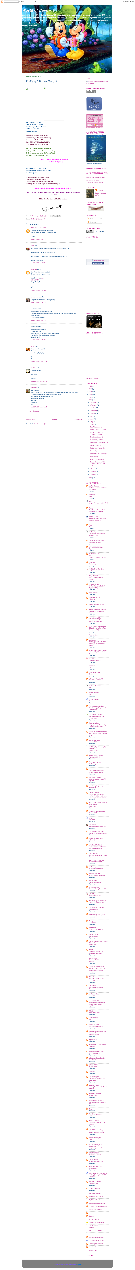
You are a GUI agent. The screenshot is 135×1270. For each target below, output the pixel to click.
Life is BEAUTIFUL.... (96, 547)
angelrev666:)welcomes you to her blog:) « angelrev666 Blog (98, 1174)
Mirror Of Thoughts (95, 1138)
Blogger (78, 1264)
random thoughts (94, 486)
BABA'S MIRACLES (95, 1166)
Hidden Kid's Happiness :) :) (99, 442)
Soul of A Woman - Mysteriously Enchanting (96, 793)
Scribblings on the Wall (96, 1244)
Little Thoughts (93, 1183)
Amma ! (91, 496)
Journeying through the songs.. (98, 916)
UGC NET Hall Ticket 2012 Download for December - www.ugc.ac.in (97, 970)
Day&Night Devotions (95, 1200)
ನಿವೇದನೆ (91, 1011)
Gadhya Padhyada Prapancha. (95, 177)
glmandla (91, 1072)
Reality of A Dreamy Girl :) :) (99, 448)
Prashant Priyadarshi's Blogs (98, 1206)
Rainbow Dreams (94, 1121)
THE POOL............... (97, 459)
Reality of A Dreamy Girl (38, 219)
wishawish (92, 665)
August (92, 413)
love (90, 1213)
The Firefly (92, 1046)
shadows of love (93, 909)
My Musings (92, 867)
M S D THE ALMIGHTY (96, 929)
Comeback (92, 599)
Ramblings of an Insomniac (97, 901)
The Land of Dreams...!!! (96, 714)
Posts (91, 218)
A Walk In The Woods (95, 845)
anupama (33, 387)
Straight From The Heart (96, 569)
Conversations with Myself (97, 914)
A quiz (90, 1115)
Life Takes (92, 894)
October (93, 408)
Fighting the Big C (94, 757)
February (93, 471)
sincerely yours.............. (96, 1237)
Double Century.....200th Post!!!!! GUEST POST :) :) (99, 463)
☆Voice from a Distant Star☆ (98, 731)
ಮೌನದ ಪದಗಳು (93, 1065)
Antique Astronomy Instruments (98, 833)
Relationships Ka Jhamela (97, 1203)
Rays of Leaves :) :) (96, 445)
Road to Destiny (93, 934)
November (93, 405)
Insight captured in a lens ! (97, 1051)
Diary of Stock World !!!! (96, 1100)
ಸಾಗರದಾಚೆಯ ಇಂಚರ (94, 777)
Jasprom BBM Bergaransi (96, 742)
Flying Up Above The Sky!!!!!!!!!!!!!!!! (96, 433)
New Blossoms (93, 880)
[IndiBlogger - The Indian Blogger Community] (94, 110)
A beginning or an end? (95, 1148)
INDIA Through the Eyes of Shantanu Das (97, 1032)
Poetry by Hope (93, 635)
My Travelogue (93, 532)
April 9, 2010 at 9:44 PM (38, 320)
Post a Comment (34, 411)
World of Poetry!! (38, 10)
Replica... (91, 1216)
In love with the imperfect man (97, 826)
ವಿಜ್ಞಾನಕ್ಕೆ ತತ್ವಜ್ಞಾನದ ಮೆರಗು (96, 838)
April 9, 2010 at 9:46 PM (38, 340)
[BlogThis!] (54, 216)
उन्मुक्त (90, 501)
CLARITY (92, 995)
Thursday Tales (93, 1017)
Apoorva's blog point (95, 1193)
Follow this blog (97, 263)
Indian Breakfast (94, 1034)
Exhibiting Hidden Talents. (94, 182)
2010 (90, 400)
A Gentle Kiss (92, 922)
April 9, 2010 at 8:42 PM (38, 302)
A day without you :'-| (95, 660)
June (92, 419)
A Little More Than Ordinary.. (98, 650)
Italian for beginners (95, 1093)
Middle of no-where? (95, 1154)
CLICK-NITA (93, 1250)
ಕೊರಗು (90, 674)
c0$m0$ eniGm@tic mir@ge (97, 609)
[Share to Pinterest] (60, 216)
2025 (90, 389)
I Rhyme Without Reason (96, 1240)
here (37, 278)
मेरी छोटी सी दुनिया (93, 692)
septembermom (35, 297)
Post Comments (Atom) (41, 424)
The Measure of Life (95, 1129)
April (92, 424)
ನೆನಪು (90, 1109)
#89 (90, 1019)
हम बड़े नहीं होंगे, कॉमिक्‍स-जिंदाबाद (97, 626)
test (90, 667)
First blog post (93, 701)
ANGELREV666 (94, 1024)
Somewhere (92, 681)
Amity (32, 245)
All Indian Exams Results (96, 966)
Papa (90, 549)
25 (91, 119)
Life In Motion (93, 1160)
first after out (92, 1176)
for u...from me (93, 593)
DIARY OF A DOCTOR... (96, 1196)
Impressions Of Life (95, 618)
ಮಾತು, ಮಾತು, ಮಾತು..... (95, 1012)
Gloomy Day (92, 564)
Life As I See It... (94, 887)
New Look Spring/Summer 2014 (98, 889)
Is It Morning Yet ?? (96, 440)
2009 (90, 478)
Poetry (91, 525)
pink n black (92, 825)
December (93, 402)
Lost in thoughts (94, 1076)
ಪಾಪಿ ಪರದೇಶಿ (92, 1060)
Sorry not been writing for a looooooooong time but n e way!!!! (97, 1004)
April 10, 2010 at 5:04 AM (39, 381)
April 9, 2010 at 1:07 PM (38, 263)
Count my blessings (95, 1247)
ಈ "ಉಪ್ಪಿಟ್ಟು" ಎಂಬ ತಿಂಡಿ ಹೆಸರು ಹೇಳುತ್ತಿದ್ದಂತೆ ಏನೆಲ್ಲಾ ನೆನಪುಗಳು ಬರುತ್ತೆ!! (97, 643)
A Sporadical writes (94, 740)
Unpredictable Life (94, 597)
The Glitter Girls (94, 1001)
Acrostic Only (93, 958)
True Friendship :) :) (96, 437)
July (92, 416)
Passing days (92, 944)
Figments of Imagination (96, 1222)
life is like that (93, 853)
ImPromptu (92, 1234)
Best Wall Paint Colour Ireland (98, 855)
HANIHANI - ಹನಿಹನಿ (95, 1231)
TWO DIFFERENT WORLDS (97, 557)
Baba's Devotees (94, 977)
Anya (32, 346)
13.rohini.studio (94, 699)
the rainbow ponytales (95, 1114)
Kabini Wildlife (93, 936)
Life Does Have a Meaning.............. (94, 1226)
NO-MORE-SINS (94, 1153)
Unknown (34, 269)
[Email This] (52, 216)
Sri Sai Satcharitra (94, 1188)
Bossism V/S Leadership (96, 813)
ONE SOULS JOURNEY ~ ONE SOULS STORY (97, 861)
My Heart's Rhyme (94, 994)
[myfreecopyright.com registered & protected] (97, 83)
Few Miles (92, 659)
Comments (92, 222)
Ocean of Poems (94, 1085)
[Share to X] (56, 216)
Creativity (100, 190)
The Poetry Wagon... (95, 762)
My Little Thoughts (95, 1181)
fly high (91, 921)
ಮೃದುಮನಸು (92, 640)
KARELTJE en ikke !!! (96, 686)
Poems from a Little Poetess (97, 1044)
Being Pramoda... (94, 576)
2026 (90, 386)
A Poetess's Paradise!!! (96, 679)
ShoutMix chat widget (93, 378)
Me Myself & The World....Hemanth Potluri (97, 585)
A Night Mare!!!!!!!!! (96, 456)
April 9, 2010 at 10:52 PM (39, 361)
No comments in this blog (96, 1161)
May (92, 422)
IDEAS (91, 949)
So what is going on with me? (97, 875)
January (93, 474)
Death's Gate (92, 806)
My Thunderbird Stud (95, 895)
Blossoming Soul (94, 723)
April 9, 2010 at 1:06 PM (38, 239)
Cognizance (92, 985)
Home (54, 419)
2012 (90, 394)
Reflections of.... (94, 1040)
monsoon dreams (94, 769)
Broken (91, 527)
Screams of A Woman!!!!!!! (97, 811)
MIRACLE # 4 (93, 1168)
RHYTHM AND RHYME (38, 228)
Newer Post (30, 419)
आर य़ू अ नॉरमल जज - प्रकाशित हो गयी (98, 503)
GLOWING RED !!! (94, 1053)
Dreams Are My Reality (96, 755)
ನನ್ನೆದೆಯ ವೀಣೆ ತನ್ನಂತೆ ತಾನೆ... (97, 1058)
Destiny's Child (93, 516)
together (91, 571)
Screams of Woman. (92, 180)
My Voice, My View (94, 873)
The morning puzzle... (95, 882)
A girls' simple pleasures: (96, 1026)
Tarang (91, 508)
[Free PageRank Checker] (91, 93)
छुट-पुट (90, 818)
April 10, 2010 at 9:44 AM (39, 407)
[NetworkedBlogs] (98, 260)
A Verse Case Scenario (95, 1209)
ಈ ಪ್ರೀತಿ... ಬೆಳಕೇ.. (93, 1066)
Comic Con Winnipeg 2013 (97, 902)
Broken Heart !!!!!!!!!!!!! (98, 430)
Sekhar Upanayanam (95, 542)
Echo (90, 1139)
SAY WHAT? (35, 280)
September (93, 410)
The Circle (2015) (94, 750)
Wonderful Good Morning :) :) (99, 453)
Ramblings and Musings (96, 540)
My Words (92, 562)
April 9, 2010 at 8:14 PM (38, 290)
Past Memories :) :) (96, 427)
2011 (90, 397)
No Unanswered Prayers (96, 868)
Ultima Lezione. (93, 1095)
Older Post (77, 419)
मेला (90, 694)
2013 (90, 391)
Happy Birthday (93, 587)
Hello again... (93, 787)
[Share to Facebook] (58, 216)
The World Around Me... (96, 706)
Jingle (65, 199)
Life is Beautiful (94, 1219)
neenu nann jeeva (94, 672)
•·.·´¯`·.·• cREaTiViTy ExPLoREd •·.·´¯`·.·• (95, 1145)
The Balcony (92, 764)
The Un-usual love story (96, 831)
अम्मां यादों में (91, 820)
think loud (92, 494)
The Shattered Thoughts (96, 907)
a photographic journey (96, 786)
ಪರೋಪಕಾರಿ (92, 840)
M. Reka (33, 368)
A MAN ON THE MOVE (96, 604)
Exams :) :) (93, 451)
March (92, 469)
